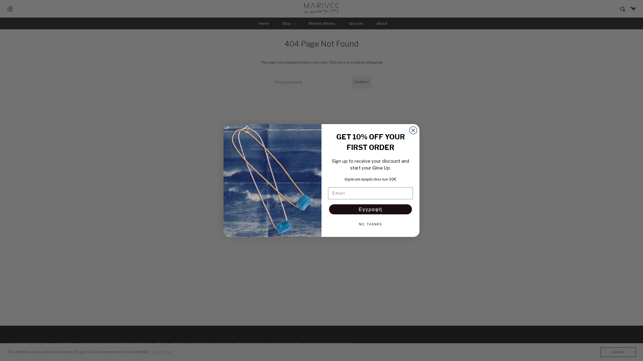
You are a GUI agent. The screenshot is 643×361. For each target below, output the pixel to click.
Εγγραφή (370, 209)
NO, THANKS (370, 224)
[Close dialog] (413, 130)
